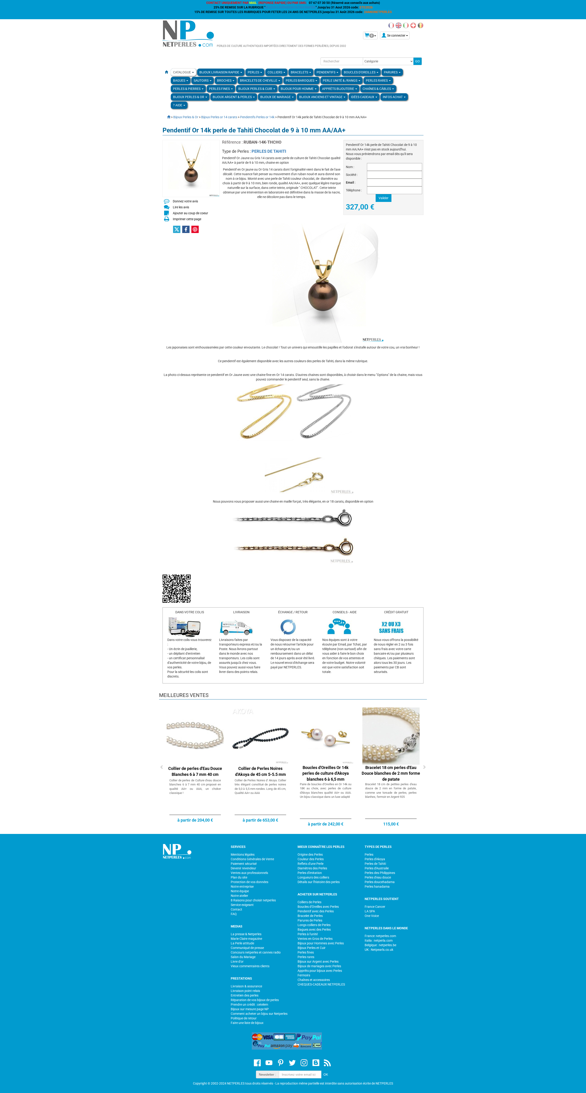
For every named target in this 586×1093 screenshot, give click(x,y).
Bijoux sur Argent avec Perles (318, 961)
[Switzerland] (413, 25)
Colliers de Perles (309, 902)
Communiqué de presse (247, 948)
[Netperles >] (166, 117)
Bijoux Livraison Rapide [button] (219, 72)
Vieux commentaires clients (250, 966)
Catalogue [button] (182, 72)
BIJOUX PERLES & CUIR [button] (255, 89)
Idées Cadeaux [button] (363, 97)
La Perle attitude (242, 943)
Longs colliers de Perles (314, 925)
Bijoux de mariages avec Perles (319, 966)
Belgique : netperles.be (380, 945)
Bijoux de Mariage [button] (275, 97)
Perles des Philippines (380, 873)
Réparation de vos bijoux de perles (255, 1000)
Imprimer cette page (187, 219)
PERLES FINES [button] (220, 89)
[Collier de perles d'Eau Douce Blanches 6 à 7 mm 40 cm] (195, 735)
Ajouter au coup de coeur (190, 213)
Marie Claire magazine (246, 938)
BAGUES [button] (179, 80)
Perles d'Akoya (375, 859)
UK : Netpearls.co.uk (379, 949)
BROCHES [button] (224, 80)
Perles (369, 854)
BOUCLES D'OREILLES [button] (360, 72)
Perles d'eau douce (378, 877)
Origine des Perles (310, 854)
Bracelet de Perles (310, 916)
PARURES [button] (391, 72)
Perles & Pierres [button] (187, 89)
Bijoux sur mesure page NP (250, 1009)
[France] (391, 25)
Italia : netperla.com (379, 940)
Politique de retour (244, 1018)
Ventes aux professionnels (249, 873)
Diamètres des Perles (312, 868)
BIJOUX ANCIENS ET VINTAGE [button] (321, 97)
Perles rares (306, 957)
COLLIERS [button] (275, 72)
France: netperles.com (380, 936)
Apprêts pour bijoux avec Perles (320, 970)
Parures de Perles (310, 920)
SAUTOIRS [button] (201, 80)
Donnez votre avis (185, 201)
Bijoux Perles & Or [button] (189, 97)
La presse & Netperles (246, 934)
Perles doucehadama (380, 882)
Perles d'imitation (310, 873)
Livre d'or (237, 961)
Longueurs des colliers (313, 877)
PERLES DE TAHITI (269, 151)
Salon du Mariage (243, 957)
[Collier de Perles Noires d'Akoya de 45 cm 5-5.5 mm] (260, 735)
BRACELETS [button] (300, 72)
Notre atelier (239, 895)
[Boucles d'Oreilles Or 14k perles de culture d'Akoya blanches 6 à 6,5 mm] (325, 735)
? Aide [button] (178, 105)
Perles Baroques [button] (300, 80)
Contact (236, 909)
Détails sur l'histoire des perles (319, 882)
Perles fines (306, 952)
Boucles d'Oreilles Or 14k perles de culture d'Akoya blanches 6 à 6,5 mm (325, 773)
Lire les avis (181, 207)
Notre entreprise (242, 886)
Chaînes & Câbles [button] (377, 89)
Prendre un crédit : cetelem (249, 1004)
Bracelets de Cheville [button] (259, 80)
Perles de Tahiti (375, 863)
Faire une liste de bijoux (247, 1023)
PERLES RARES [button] (377, 80)
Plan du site (239, 877)
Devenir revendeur (243, 868)
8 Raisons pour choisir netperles (253, 900)
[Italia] (406, 25)
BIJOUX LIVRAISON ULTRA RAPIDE (290, 7)
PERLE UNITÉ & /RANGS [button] (340, 80)
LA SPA (370, 911)
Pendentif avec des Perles (316, 911)
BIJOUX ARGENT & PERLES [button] (232, 97)
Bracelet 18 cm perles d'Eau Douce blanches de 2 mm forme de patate (391, 773)
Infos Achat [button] (393, 97)
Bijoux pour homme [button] (297, 89)
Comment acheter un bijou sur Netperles (259, 1013)
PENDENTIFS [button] (326, 72)
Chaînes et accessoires (314, 980)
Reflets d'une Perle (310, 863)
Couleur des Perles (311, 859)
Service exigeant (242, 905)
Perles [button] (254, 72)
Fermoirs (304, 975)
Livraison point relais (245, 991)
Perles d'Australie (377, 868)
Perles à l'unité (308, 934)
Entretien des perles (244, 995)
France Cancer (375, 906)
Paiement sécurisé (244, 863)
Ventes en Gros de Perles (315, 938)
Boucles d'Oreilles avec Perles (318, 906)
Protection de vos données (249, 882)
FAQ (234, 914)
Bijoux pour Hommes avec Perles (321, 943)
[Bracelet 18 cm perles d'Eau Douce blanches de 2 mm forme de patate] (391, 735)
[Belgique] (420, 25)
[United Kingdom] (399, 25)
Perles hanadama (377, 886)
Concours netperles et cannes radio (256, 952)
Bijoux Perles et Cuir (312, 948)
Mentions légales (243, 854)
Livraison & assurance (246, 986)
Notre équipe (240, 891)
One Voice (372, 916)
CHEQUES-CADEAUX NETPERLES (321, 984)
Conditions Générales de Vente (252, 859)
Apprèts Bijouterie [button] (338, 89)
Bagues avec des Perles (314, 929)
